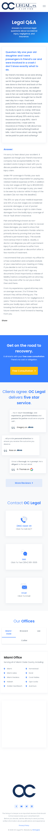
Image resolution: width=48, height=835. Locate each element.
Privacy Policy (24, 825)
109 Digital (36, 830)
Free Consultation (23, 370)
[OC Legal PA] (19, 6)
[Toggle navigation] (44, 6)
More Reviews (23, 483)
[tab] (9, 632)
